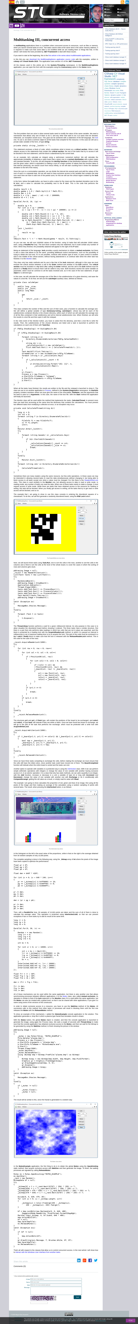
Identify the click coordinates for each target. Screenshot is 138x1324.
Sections (109, 12)
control (115, 115)
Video (107, 205)
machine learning (115, 106)
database (116, 81)
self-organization (115, 97)
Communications (111, 178)
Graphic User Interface (113, 175)
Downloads (108, 90)
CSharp (108, 73)
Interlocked (71, 769)
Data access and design (113, 151)
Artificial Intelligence (113, 218)
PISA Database (110, 132)
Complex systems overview (115, 139)
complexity (120, 79)
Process (48, 390)
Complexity (108, 137)
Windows (112, 88)
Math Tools (109, 200)
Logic (108, 171)
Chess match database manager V (115, 60)
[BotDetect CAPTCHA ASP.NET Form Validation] (42, 1298)
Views (108, 9)
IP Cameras (109, 209)
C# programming (110, 168)
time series (116, 90)
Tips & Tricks (110, 153)
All (120, 15)
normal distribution (118, 113)
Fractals (108, 143)
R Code (108, 193)
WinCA (124, 99)
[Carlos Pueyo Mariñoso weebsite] (116, 249)
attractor (106, 97)
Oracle (112, 93)
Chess (107, 161)
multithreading (108, 113)
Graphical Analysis (112, 141)
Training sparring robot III (112, 47)
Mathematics (110, 173)
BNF (105, 115)
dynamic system (116, 95)
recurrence (107, 111)
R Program (108, 130)
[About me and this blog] (96, 22)
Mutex (65, 996)
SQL (124, 95)
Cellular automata (111, 146)
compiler (123, 106)
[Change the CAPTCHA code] (55, 1297)
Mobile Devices (111, 180)
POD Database (109, 155)
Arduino (115, 102)
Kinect (106, 108)
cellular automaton (116, 99)
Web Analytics (109, 126)
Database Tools (111, 198)
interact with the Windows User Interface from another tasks (37, 1252)
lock (96, 138)
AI (122, 95)
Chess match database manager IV (115, 63)
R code (117, 93)
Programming (109, 166)
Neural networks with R (113, 133)
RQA (116, 108)
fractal (118, 88)
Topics (108, 15)
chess (119, 102)
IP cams (110, 115)
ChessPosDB (108, 104)
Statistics (107, 95)
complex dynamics (117, 84)
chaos (106, 88)
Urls (120, 9)
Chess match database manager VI (115, 57)
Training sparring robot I (112, 53)
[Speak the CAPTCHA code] (55, 1299)
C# (115, 73)
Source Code (109, 191)
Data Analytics (109, 124)
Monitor (29, 259)
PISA (121, 90)
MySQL (106, 93)
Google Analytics (111, 128)
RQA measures (116, 111)
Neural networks (111, 145)
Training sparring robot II (112, 50)
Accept (130, 1320)
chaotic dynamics (120, 86)
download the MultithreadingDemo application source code (52, 59)
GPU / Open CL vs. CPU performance (116, 44)
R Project (111, 108)
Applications (109, 197)
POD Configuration (112, 157)
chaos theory (108, 86)
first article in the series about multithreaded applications (69, 55)
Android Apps (110, 221)
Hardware (108, 203)
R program (123, 93)
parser (110, 102)
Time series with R (112, 135)
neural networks (117, 104)
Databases (108, 149)
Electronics (108, 213)
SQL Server (108, 81)
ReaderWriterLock (91, 480)
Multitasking (110, 182)
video (106, 102)
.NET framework (110, 77)
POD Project (110, 189)
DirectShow (109, 207)
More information (101, 1320)
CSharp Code (110, 194)
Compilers (109, 177)
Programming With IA (112, 219)
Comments (122, 12)
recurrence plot (122, 108)
